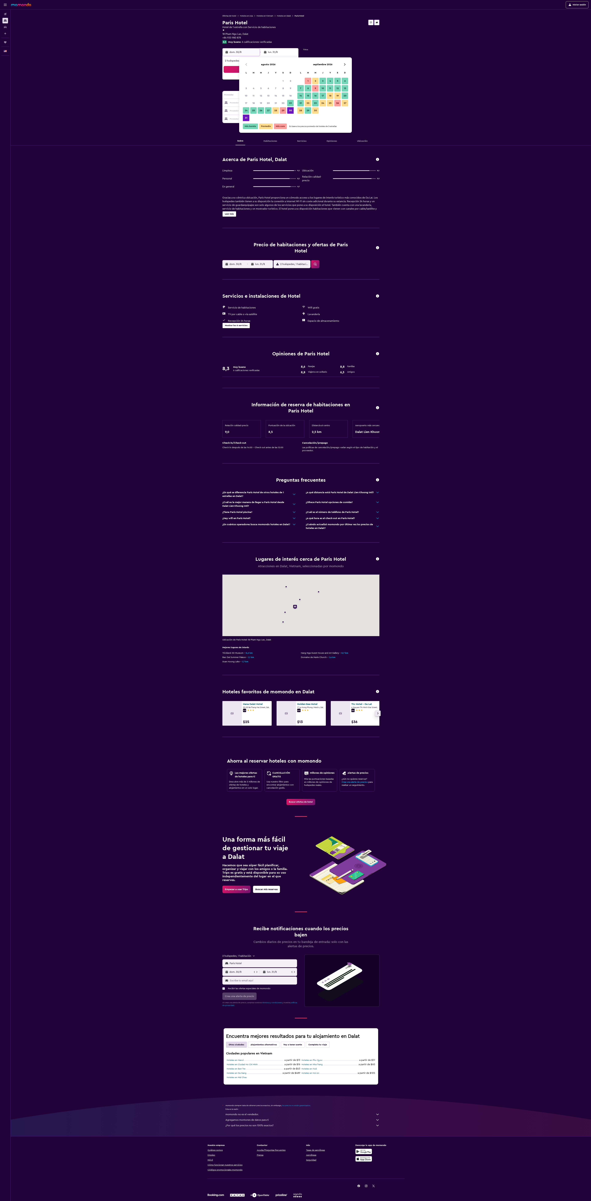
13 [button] (268, 95)
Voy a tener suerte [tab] (292, 1045)
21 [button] (276, 103)
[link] (300, 802)
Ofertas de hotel (229, 16)
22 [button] (283, 103)
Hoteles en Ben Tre (236, 1069)
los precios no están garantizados (296, 1105)
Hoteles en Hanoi (235, 1060)
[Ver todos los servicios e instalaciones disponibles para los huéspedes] (377, 296)
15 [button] (283, 95)
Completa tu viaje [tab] (317, 1045)
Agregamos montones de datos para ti (247, 1120)
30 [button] (290, 110)
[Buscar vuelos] (5, 14)
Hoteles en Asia (246, 16)
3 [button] (246, 88)
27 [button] (268, 110)
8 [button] (283, 88)
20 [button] (268, 103)
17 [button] (246, 103)
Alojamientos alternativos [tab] (264, 1045)
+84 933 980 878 (231, 37)
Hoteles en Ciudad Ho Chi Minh (242, 1064)
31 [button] (246, 118)
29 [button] (283, 110)
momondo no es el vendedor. (242, 1114)
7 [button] (275, 88)
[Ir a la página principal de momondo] (21, 4)
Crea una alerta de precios (355, 782)
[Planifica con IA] (5, 33)
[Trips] (5, 42)
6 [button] (268, 88)
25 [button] (253, 110)
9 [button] (290, 88)
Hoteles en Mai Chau (237, 1077)
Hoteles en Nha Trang (312, 1064)
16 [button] (290, 95)
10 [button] (246, 95)
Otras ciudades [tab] (236, 1045)
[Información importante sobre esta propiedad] (377, 408)
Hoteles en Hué (309, 1069)
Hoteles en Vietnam (265, 16)
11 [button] (253, 95)
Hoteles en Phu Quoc (312, 1060)
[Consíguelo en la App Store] (363, 1159)
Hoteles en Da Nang (236, 1073)
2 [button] (290, 81)
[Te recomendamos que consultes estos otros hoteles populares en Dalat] (377, 692)
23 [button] (290, 103)
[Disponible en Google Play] (363, 1151)
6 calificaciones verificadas (257, 42)
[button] (5, 4)
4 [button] (253, 88)
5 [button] (261, 88)
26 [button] (260, 110)
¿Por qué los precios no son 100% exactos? (249, 1125)
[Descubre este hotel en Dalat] (377, 160)
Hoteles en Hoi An (310, 1073)
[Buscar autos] (5, 27)
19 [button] (261, 103)
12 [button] (261, 95)
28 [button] (275, 110)
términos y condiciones (272, 1002)
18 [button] (253, 103)
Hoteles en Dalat (284, 16)
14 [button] (276, 95)
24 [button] (246, 110)
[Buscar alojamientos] (5, 21)
